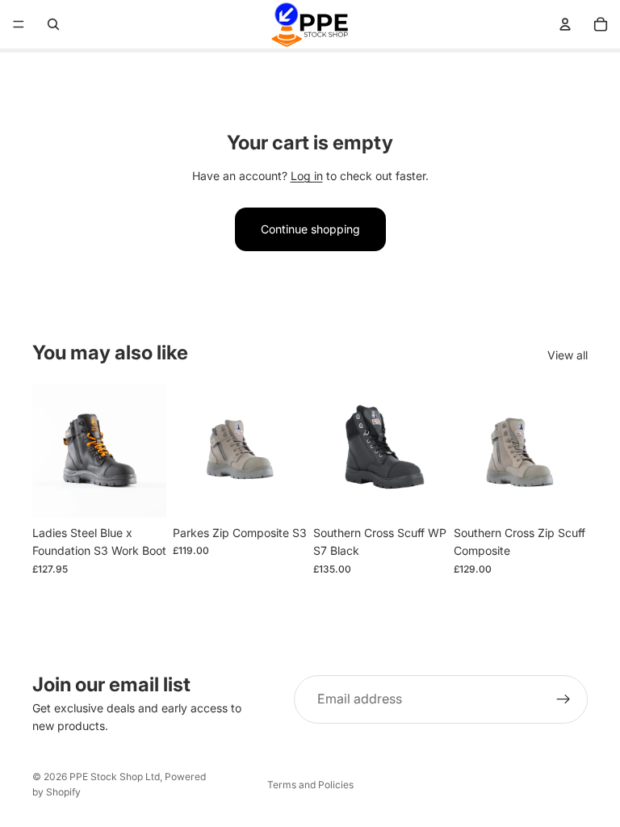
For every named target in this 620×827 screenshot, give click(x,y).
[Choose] (141, 492)
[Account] (565, 24)
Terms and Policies (310, 785)
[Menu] (18, 24)
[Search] (53, 24)
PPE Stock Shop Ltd (114, 776)
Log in (307, 176)
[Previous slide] (50, 450)
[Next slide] (148, 450)
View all (567, 355)
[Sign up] (563, 699)
